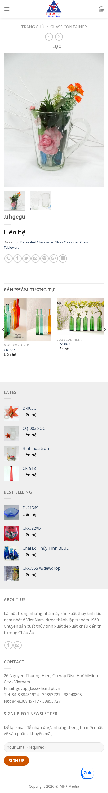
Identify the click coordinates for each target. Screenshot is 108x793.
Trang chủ (32, 27)
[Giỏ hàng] (101, 8)
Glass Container (68, 27)
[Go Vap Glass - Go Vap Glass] (54, 9)
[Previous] (12, 120)
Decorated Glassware (36, 242)
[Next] (95, 120)
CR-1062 (63, 344)
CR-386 (9, 350)
